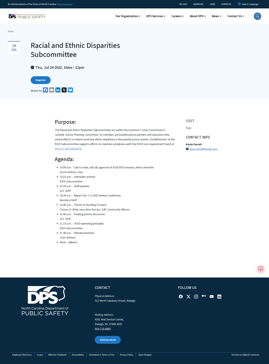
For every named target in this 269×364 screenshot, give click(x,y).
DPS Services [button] (154, 16)
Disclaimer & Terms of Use (102, 355)
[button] (257, 16)
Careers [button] (177, 16)
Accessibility (78, 355)
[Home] (27, 13)
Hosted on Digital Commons (245, 355)
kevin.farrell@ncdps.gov (203, 149)
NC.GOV (183, 4)
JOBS (212, 4)
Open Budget (145, 355)
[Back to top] (261, 269)
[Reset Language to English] (239, 4)
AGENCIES (198, 4)
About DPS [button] (196, 16)
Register (40, 80)
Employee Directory (22, 355)
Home (11, 31)
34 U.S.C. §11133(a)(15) (68, 149)
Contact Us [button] (234, 16)
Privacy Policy (126, 355)
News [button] (215, 16)
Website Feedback (57, 355)
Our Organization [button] (127, 16)
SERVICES (226, 4)
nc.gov (40, 355)
